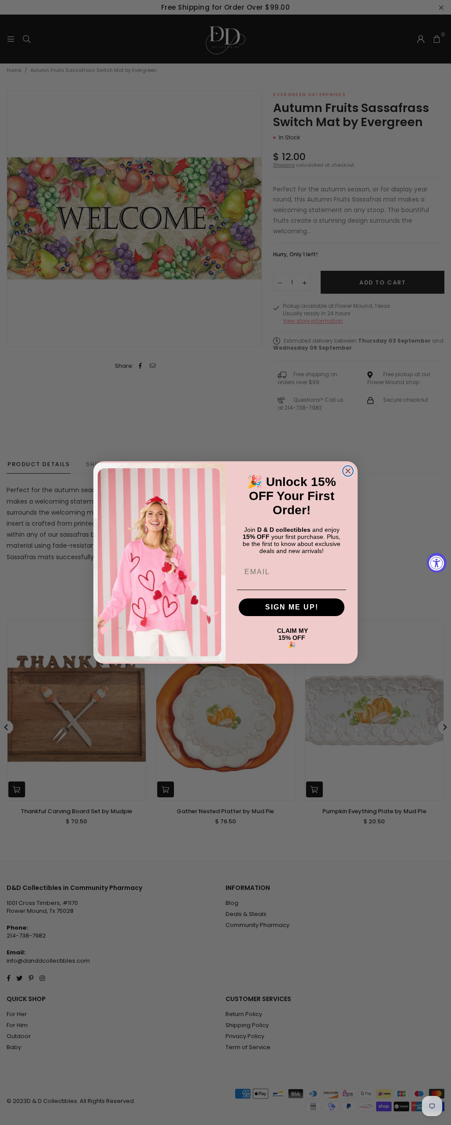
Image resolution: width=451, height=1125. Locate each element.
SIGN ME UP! (291, 607)
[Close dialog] (348, 471)
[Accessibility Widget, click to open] (437, 562)
